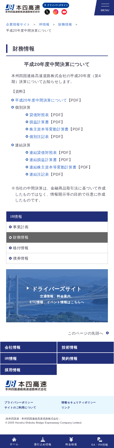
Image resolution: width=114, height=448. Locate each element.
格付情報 (21, 248)
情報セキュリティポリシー (79, 402)
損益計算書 (39, 122)
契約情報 (69, 358)
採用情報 (12, 370)
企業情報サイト (18, 24)
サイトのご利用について (20, 407)
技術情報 (69, 347)
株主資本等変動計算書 (49, 129)
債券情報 (21, 258)
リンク (66, 407)
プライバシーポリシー (19, 402)
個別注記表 (39, 136)
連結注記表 (39, 174)
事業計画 (21, 227)
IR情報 (44, 24)
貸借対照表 (39, 115)
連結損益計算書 (43, 160)
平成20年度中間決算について (41, 100)
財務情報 (65, 24)
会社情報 (12, 347)
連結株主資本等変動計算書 (53, 167)
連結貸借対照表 (43, 152)
